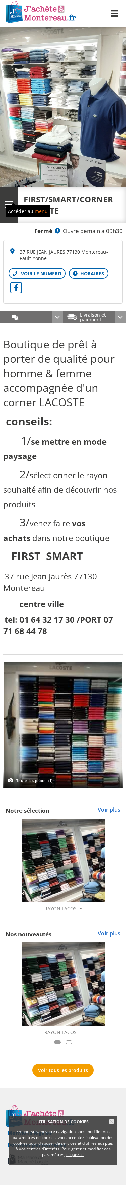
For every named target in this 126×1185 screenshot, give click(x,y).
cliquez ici (75, 1154)
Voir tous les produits (63, 1070)
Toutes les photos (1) (34, 780)
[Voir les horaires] (88, 273)
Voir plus (109, 809)
